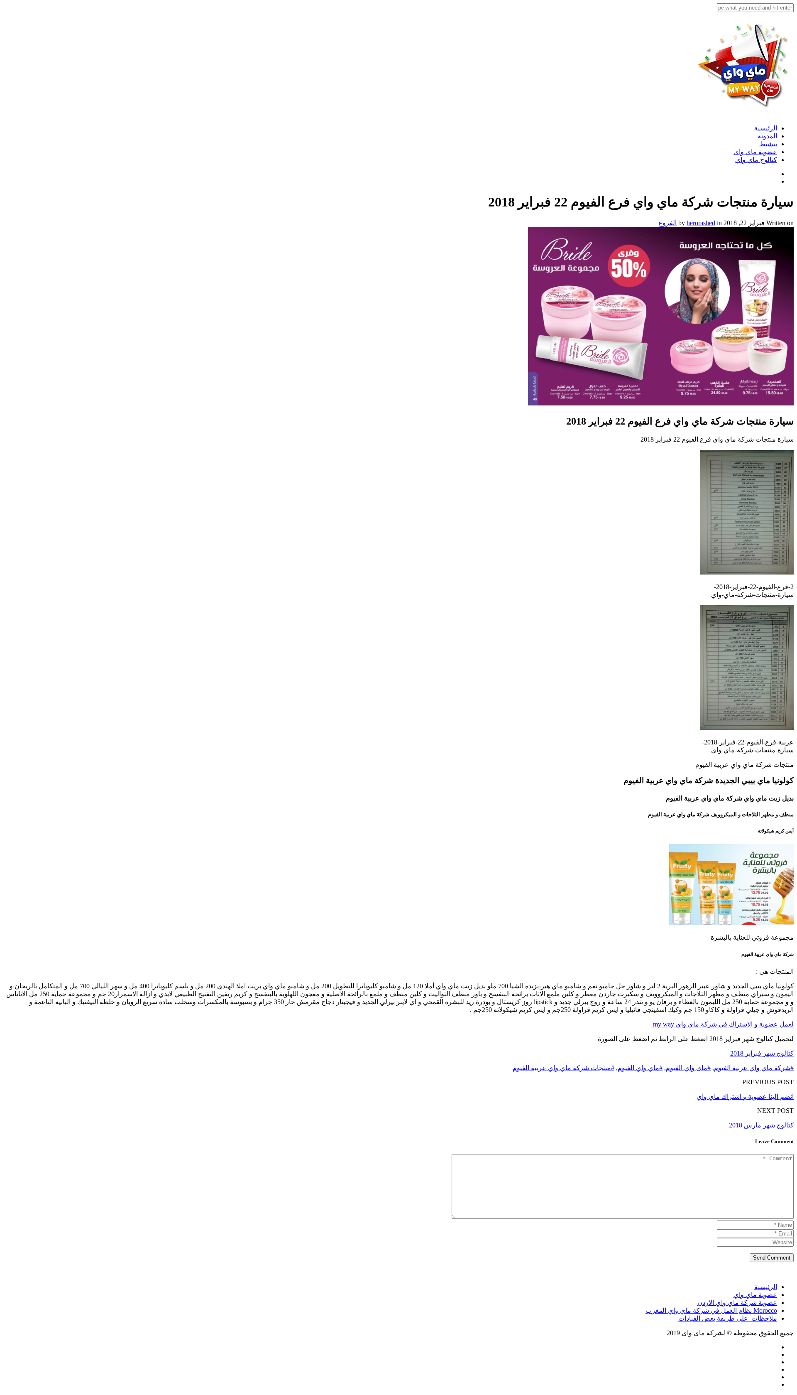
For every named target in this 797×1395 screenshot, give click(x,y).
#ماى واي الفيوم (688, 1067)
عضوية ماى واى (755, 151)
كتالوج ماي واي (756, 159)
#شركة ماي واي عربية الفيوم (754, 1067)
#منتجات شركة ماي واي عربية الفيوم (563, 1067)
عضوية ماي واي (755, 1294)
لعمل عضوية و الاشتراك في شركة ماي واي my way (722, 1024)
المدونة (767, 136)
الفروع (667, 222)
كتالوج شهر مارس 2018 (761, 1125)
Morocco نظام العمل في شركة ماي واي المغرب (711, 1310)
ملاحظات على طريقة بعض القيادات (727, 1318)
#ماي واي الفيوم (640, 1067)
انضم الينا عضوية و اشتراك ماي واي (745, 1096)
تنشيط (768, 143)
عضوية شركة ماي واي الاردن (737, 1302)
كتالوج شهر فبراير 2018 (762, 1053)
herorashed (701, 222)
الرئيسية (765, 128)
